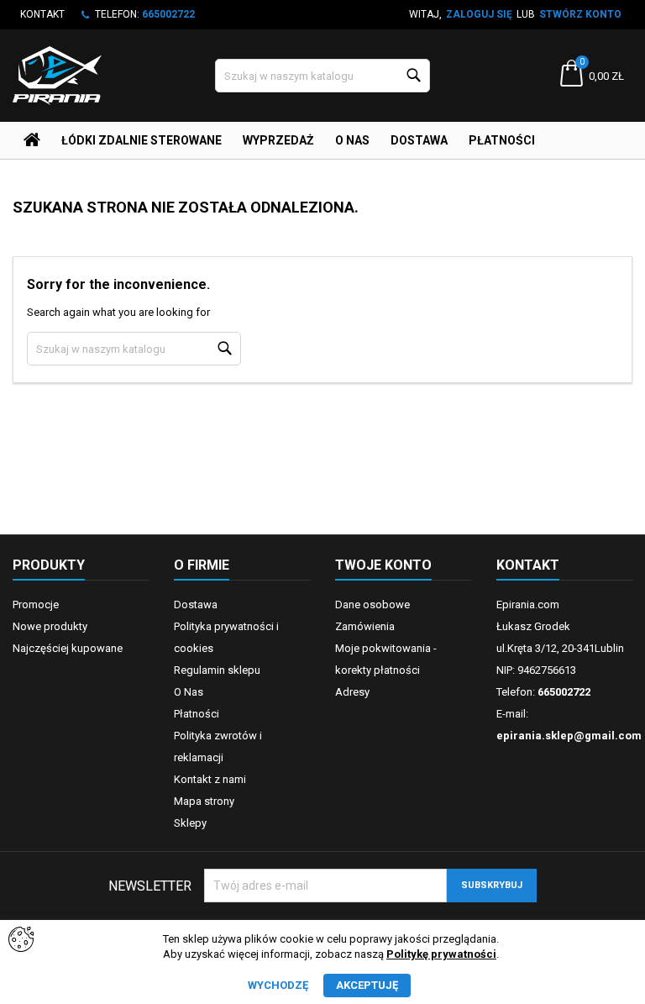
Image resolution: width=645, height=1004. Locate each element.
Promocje (36, 604)
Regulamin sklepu (217, 670)
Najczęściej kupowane (68, 648)
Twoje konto (383, 565)
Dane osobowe (372, 604)
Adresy (352, 692)
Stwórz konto (580, 14)
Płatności (502, 140)
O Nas (352, 140)
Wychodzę (278, 985)
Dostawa (419, 140)
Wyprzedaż (278, 140)
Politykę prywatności (441, 954)
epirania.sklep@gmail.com (569, 735)
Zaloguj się (479, 14)
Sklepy (190, 823)
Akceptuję (367, 985)
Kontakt (42, 14)
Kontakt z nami (210, 779)
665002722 (168, 14)
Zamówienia (365, 626)
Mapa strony (204, 801)
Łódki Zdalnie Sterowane (141, 140)
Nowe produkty (50, 626)
